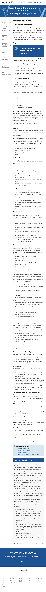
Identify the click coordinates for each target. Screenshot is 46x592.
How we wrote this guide (6, 71)
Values (2, 580)
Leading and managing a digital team (6, 35)
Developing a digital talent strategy (5, 27)
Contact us (39, 578)
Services (12, 578)
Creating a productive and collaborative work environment (6, 45)
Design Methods (22, 448)
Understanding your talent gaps (6, 23)
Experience (12, 580)
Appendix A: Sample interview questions (6, 75)
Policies (3, 586)
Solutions (12, 582)
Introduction (5, 20)
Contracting (39, 580)
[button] (20, 2)
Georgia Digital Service (36, 464)
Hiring (3, 54)
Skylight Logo (23, 571)
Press (2, 584)
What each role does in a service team (27, 454)
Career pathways (21, 581)
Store (2, 588)
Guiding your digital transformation (5, 39)
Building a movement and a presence (5, 67)
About (2, 578)
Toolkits (12, 584)
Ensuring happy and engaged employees (6, 60)
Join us (20, 578)
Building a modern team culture (6, 49)
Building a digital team (6, 31)
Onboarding (4, 57)
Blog (28, 578)
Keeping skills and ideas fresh (6, 63)
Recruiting (4, 52)
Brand (2, 582)
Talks (28, 580)
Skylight (7, 2)
